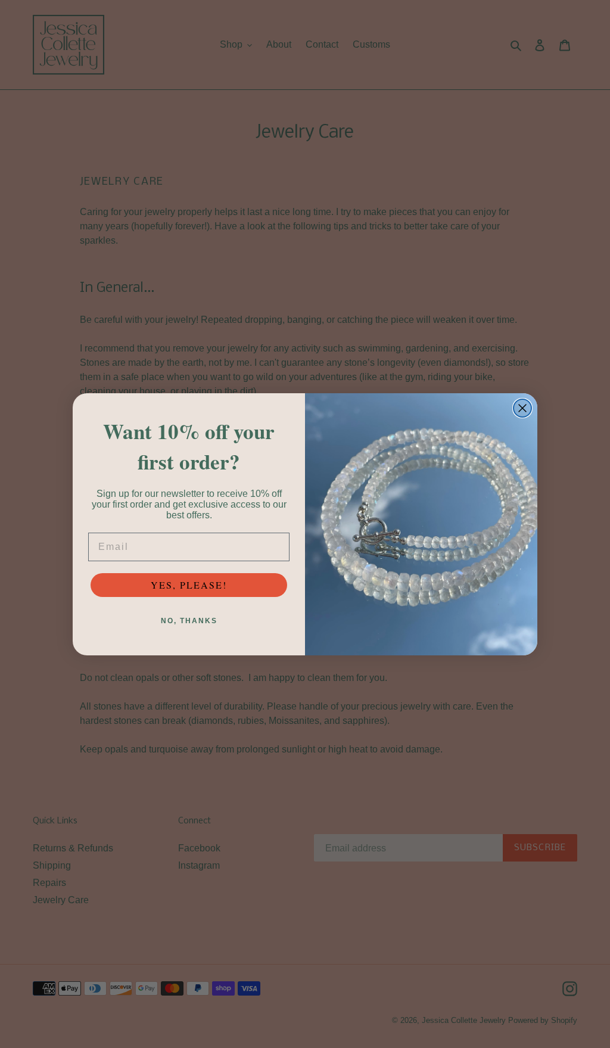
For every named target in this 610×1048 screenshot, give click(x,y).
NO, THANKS (189, 621)
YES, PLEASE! (189, 585)
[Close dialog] (522, 408)
